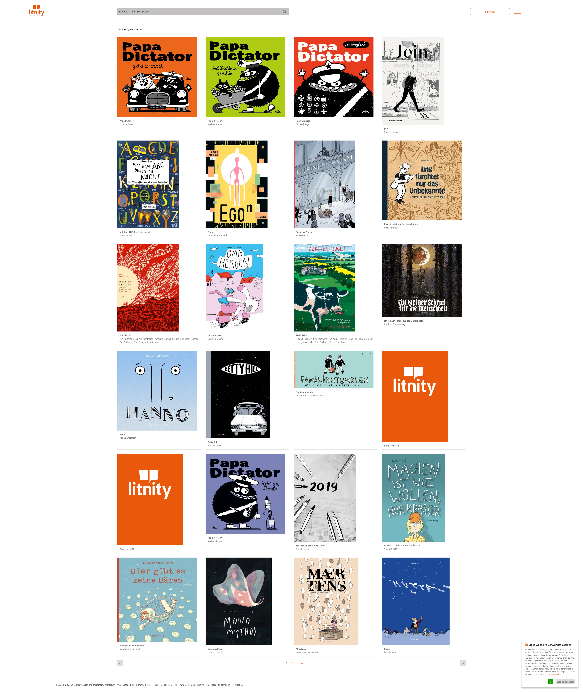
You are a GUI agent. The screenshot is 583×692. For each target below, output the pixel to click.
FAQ (175, 684)
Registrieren (203, 684)
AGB (119, 684)
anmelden (490, 11)
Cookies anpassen (565, 681)
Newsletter (237, 684)
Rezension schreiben (220, 684)
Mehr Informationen (550, 674)
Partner (182, 684)
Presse (148, 684)
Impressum (110, 684)
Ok (550, 681)
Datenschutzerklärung (133, 684)
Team (156, 684)
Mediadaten (166, 684)
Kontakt (191, 684)
